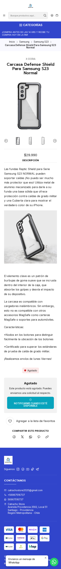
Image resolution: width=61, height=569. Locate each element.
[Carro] (57, 15)
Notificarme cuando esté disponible (30, 404)
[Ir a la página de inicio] (30, 6)
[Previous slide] (6, 141)
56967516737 (15, 499)
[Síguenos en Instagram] (18, 469)
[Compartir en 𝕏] (22, 437)
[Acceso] (52, 15)
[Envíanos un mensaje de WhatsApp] (54, 562)
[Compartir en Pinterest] (39, 437)
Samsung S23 (41, 42)
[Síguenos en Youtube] (27, 469)
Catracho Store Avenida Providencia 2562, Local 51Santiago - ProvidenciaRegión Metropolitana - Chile (27, 508)
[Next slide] (54, 141)
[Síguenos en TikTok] (32, 469)
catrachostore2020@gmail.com (25, 490)
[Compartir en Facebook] (14, 437)
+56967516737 (16, 494)
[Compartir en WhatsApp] (30, 437)
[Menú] (4, 15)
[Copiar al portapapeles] (47, 437)
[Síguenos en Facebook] (23, 469)
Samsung (24, 42)
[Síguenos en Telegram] (37, 469)
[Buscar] (45, 15)
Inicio (12, 42)
